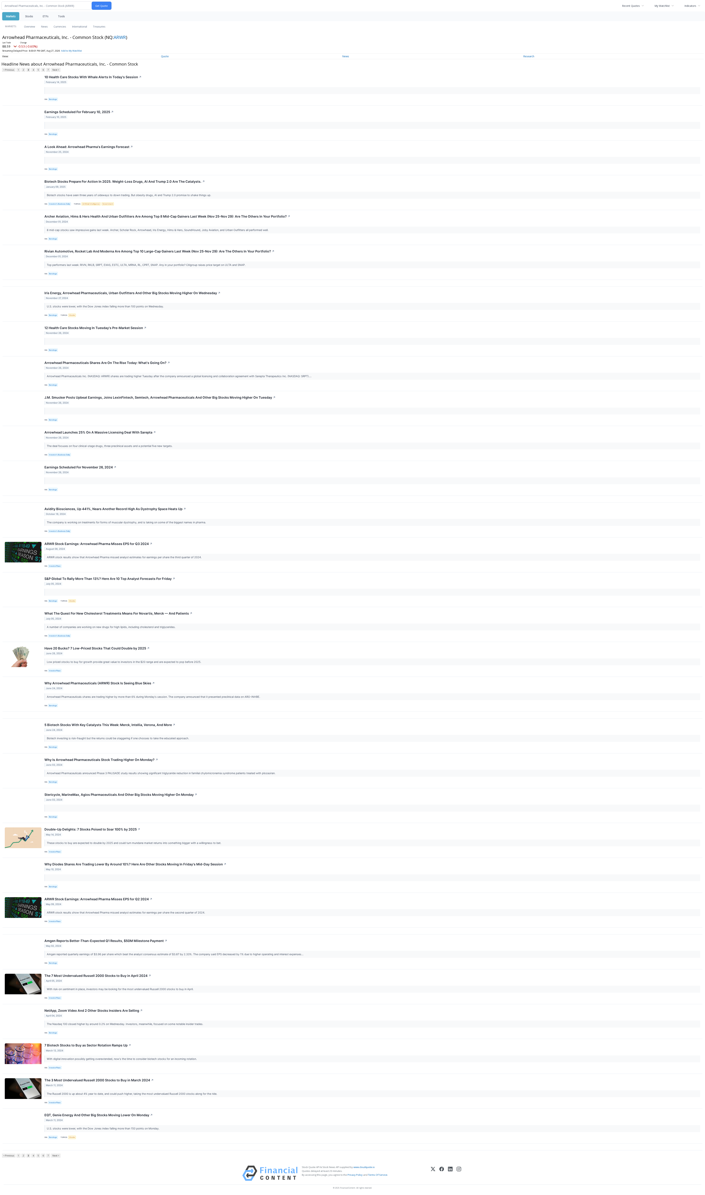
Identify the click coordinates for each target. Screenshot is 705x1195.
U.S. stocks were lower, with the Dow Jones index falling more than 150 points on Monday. (103, 1128)
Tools (61, 16)
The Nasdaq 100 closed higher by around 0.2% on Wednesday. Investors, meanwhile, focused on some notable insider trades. (125, 1024)
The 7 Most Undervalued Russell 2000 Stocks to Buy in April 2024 (97, 976)
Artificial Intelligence (91, 204)
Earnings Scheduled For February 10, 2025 (79, 112)
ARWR (120, 37)
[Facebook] (441, 1173)
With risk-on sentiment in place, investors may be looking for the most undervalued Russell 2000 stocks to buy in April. (120, 989)
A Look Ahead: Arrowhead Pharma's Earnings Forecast (88, 147)
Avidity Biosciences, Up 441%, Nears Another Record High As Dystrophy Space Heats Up (115, 509)
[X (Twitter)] (433, 1173)
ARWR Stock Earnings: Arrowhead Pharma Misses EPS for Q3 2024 (98, 544)
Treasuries (99, 26)
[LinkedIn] (450, 1173)
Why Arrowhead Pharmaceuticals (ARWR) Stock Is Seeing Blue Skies (99, 683)
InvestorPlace (55, 566)
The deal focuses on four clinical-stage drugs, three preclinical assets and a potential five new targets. (110, 445)
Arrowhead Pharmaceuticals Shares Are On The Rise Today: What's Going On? (107, 363)
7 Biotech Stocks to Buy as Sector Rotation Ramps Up (87, 1045)
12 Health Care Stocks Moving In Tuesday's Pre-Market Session (95, 328)
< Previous (8, 69)
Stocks (29, 16)
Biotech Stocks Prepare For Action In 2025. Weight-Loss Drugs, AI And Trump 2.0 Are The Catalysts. (124, 181)
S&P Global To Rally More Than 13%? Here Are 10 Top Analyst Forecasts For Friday (109, 579)
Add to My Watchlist (71, 50)
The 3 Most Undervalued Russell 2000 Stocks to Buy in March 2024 (99, 1080)
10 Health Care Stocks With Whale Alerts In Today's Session (93, 77)
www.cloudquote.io (364, 1167)
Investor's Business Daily (59, 204)
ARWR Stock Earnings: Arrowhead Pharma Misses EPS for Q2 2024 (98, 899)
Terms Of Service (377, 1174)
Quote (165, 56)
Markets (11, 16)
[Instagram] (459, 1173)
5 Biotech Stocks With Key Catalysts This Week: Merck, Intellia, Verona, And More (109, 725)
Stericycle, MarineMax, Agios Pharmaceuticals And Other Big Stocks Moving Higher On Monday (120, 795)
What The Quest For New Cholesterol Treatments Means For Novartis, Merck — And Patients (118, 613)
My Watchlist (662, 6)
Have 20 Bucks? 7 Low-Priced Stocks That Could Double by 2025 (97, 648)
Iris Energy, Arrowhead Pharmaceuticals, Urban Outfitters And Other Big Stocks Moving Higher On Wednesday (132, 293)
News (44, 26)
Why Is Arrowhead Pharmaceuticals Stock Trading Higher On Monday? (101, 760)
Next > (56, 69)
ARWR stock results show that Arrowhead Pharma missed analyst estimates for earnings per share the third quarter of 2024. (124, 557)
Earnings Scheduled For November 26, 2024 (80, 467)
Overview (29, 26)
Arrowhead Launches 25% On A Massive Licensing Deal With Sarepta (100, 432)
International (79, 26)
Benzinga (53, 99)
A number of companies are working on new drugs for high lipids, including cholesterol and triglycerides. (111, 627)
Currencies (60, 26)
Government (107, 204)
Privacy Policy (355, 1174)
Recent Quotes (631, 6)
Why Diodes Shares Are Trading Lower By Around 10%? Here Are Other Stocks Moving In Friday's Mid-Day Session (135, 864)
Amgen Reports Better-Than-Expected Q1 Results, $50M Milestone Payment (105, 941)
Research (528, 56)
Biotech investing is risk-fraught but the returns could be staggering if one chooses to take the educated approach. (118, 738)
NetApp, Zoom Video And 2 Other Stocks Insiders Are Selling (93, 1010)
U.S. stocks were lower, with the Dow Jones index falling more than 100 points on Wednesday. (105, 306)
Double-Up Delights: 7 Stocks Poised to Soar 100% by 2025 (92, 829)
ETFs (45, 16)
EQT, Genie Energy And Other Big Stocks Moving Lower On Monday (98, 1115)
